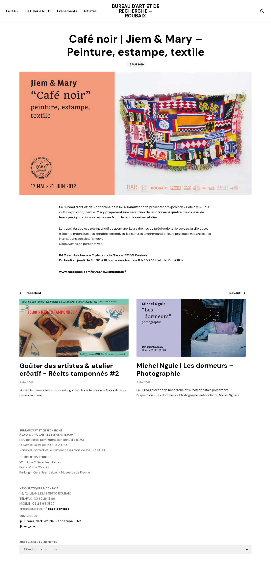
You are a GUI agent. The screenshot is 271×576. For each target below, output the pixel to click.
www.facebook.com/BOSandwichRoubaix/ (92, 272)
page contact (58, 509)
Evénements (67, 11)
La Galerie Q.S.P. (38, 11)
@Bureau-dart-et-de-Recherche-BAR (50, 521)
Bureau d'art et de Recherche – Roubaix (135, 11)
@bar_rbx (27, 526)
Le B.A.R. (12, 11)
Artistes (90, 11)
